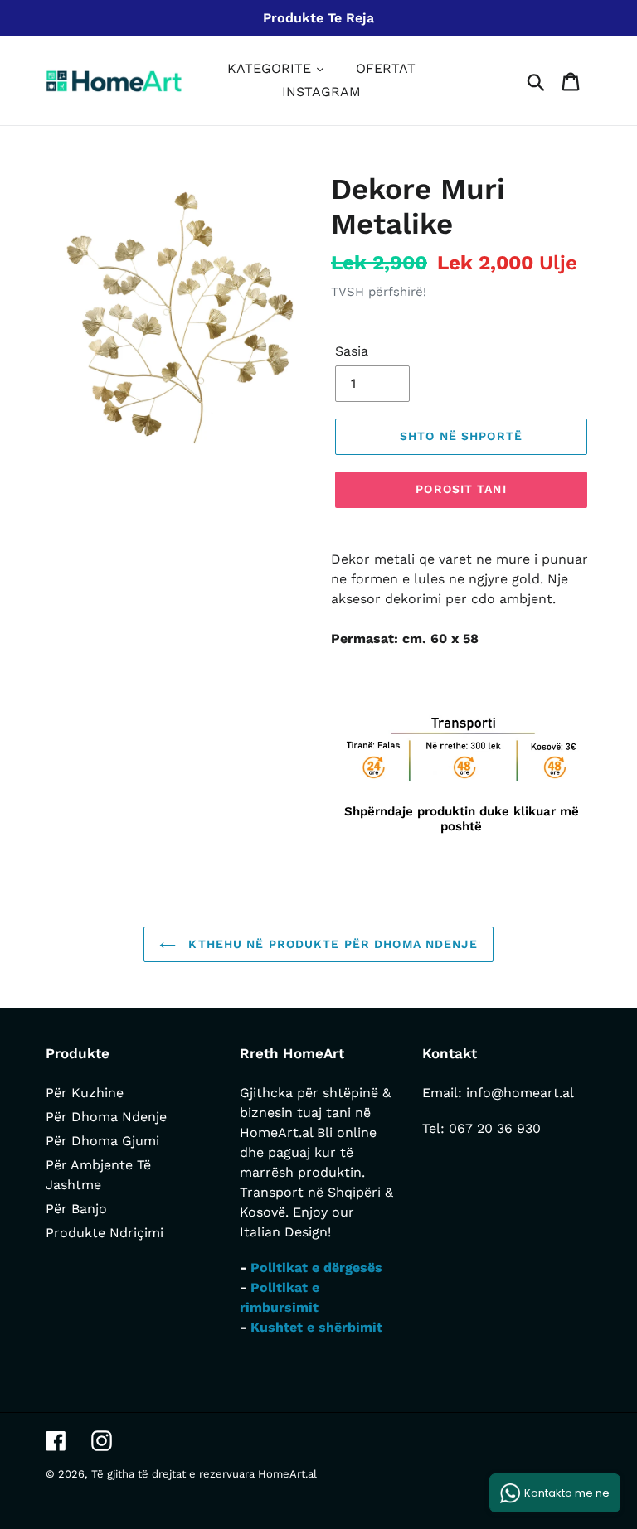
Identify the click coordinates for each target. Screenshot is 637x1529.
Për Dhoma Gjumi (102, 1141)
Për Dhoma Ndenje (106, 1117)
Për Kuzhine (85, 1093)
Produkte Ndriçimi (104, 1233)
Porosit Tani (461, 489)
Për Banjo (76, 1209)
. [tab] (344, 682)
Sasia (351, 351)
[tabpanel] (461, 774)
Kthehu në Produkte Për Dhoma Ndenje (330, 944)
